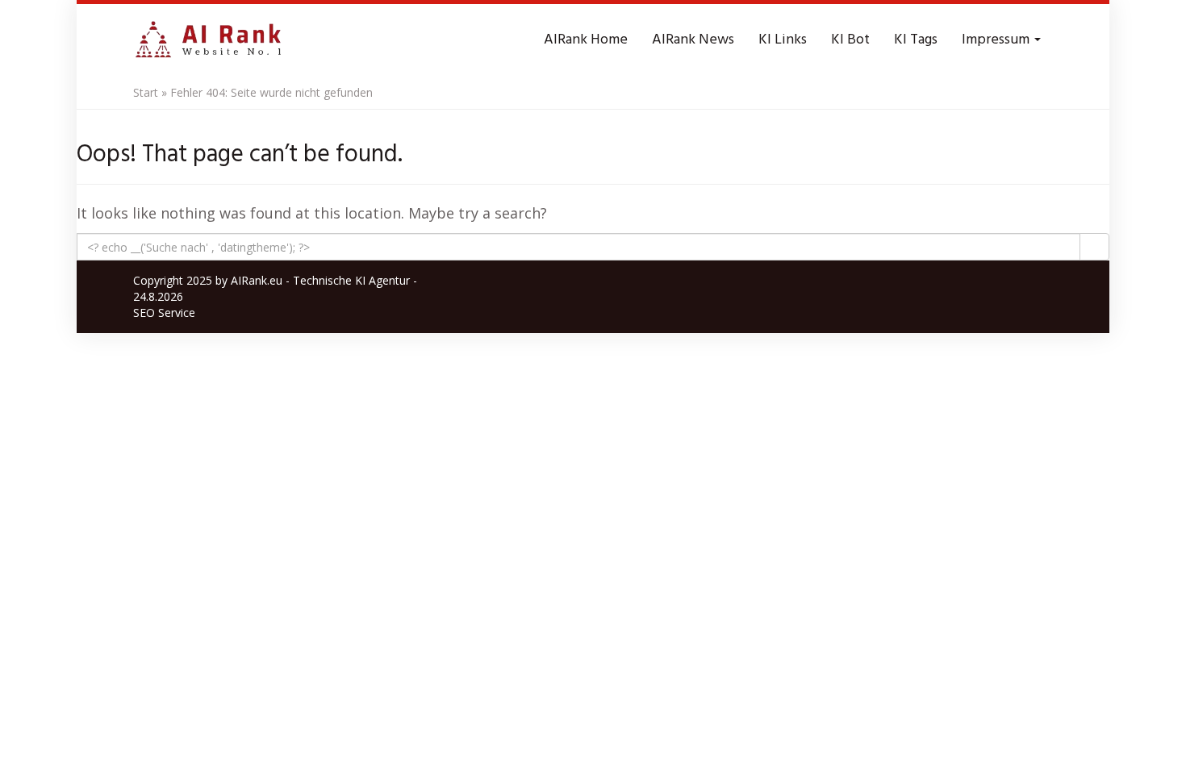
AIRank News (693, 40)
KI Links (782, 40)
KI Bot (850, 40)
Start (145, 92)
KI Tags (916, 40)
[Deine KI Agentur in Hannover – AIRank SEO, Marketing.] (208, 40)
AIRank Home (586, 40)
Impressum (997, 40)
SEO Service (164, 312)
